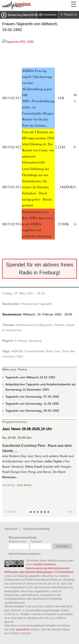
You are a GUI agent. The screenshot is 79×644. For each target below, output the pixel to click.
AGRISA (17, 351)
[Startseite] (28, 5)
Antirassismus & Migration (34, 325)
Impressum (11, 528)
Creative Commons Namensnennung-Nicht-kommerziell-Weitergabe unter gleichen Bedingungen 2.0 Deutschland (38, 568)
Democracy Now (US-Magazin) (27, 14)
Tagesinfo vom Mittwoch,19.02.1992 (30, 377)
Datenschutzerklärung (36, 528)
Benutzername (17, 541)
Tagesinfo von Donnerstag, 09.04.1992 (32, 410)
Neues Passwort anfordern (25, 553)
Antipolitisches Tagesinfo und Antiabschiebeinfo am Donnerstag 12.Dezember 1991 (40, 387)
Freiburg (21, 340)
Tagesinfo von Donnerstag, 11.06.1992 (32, 403)
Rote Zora (53, 351)
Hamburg (35, 340)
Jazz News (23, 485)
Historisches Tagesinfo (36, 304)
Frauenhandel (34, 351)
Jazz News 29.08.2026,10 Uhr (27, 429)
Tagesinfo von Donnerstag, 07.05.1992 (32, 396)
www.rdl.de (22, 629)
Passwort (36, 541)
